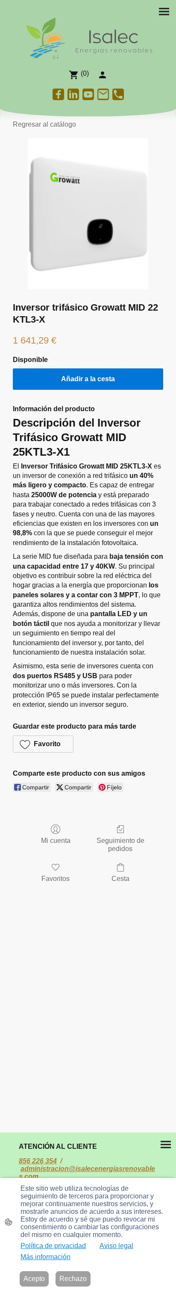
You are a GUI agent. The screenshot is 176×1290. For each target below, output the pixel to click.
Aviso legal (116, 1245)
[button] (43, 744)
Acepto (34, 1278)
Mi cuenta (55, 840)
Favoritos (55, 878)
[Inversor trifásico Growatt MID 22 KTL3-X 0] (88, 213)
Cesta (120, 878)
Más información (45, 1256)
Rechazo (73, 1278)
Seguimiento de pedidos (120, 844)
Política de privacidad (53, 1245)
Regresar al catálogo (44, 124)
